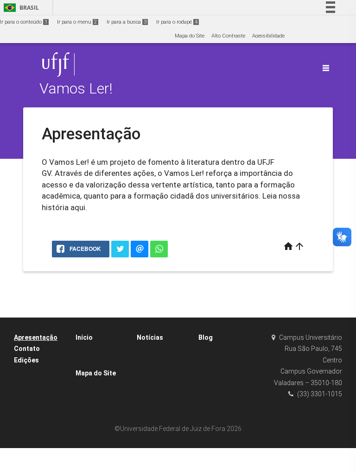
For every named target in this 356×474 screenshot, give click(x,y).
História (89, 349)
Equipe (88, 362)
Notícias (150, 337)
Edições (26, 360)
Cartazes (29, 372)
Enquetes (214, 362)
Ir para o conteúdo (23, 22)
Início (84, 337)
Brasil (19, 8)
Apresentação (35, 337)
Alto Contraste (228, 36)
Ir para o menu (77, 22)
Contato (27, 348)
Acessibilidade (268, 36)
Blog (205, 337)
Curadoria (215, 374)
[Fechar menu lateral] (325, 68)
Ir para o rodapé (176, 22)
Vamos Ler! (76, 88)
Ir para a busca (126, 22)
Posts (209, 349)
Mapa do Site (189, 36)
